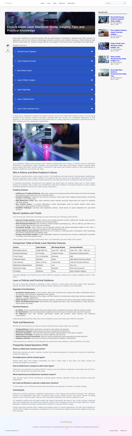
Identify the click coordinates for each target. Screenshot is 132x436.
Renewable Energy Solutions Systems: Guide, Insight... (117, 19)
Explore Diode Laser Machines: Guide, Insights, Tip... (118, 45)
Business (62, 3)
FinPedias (8, 3)
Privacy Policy (114, 430)
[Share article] (8, 46)
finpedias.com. (14, 430)
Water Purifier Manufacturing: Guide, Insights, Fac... (118, 59)
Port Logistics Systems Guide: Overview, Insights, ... (119, 32)
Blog (54, 3)
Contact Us (123, 430)
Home (42, 3)
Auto (48, 3)
